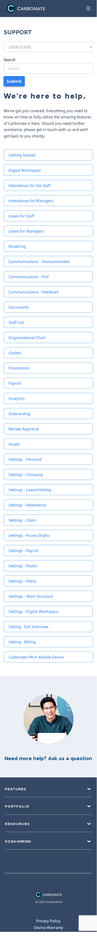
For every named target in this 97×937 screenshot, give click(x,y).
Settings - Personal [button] (25, 459)
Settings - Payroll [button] (23, 550)
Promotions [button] (19, 368)
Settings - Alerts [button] (22, 580)
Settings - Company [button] (26, 474)
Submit (14, 81)
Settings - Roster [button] (23, 565)
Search (9, 59)
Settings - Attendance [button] (27, 504)
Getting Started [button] (22, 155)
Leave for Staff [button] (21, 215)
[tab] (48, 155)
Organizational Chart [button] (27, 337)
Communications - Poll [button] (29, 276)
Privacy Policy (48, 920)
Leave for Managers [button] (26, 231)
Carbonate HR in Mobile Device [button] (36, 657)
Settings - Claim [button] (22, 520)
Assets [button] (14, 444)
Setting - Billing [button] (22, 641)
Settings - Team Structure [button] (31, 596)
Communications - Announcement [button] (39, 261)
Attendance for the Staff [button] (30, 185)
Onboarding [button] (19, 413)
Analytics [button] (17, 398)
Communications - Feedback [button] (34, 291)
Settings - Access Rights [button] (29, 535)
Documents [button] (19, 307)
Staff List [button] (16, 322)
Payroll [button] (15, 383)
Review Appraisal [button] (24, 428)
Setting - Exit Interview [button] (28, 626)
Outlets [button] (15, 352)
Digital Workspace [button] (25, 170)
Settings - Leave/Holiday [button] (30, 489)
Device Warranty (48, 927)
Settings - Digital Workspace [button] (33, 611)
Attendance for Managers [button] (31, 200)
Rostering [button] (17, 246)
